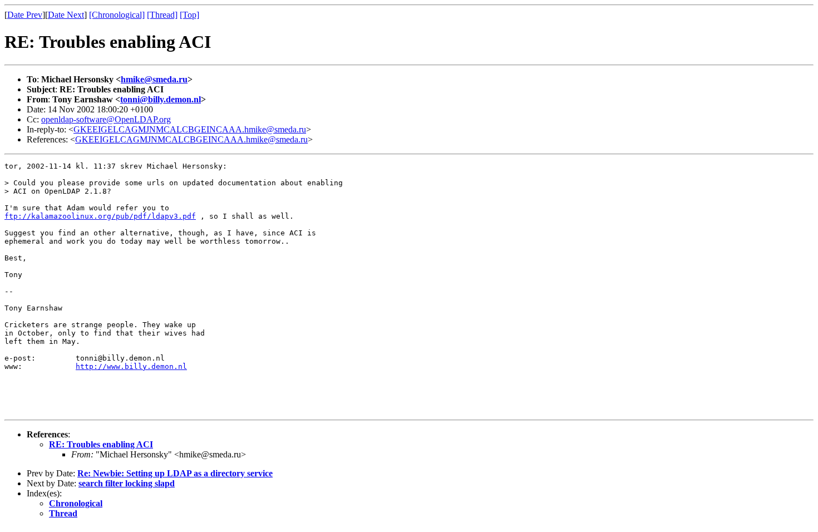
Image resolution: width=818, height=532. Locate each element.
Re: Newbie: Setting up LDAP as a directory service (175, 473)
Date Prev (24, 14)
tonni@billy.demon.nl (160, 99)
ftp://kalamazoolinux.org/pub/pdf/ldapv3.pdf (100, 216)
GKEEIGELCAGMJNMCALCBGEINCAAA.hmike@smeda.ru (189, 129)
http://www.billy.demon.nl (131, 366)
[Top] (189, 14)
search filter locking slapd (126, 483)
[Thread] (162, 14)
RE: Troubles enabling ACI (101, 444)
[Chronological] (117, 14)
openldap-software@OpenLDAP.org (106, 119)
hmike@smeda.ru (154, 79)
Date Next (66, 14)
